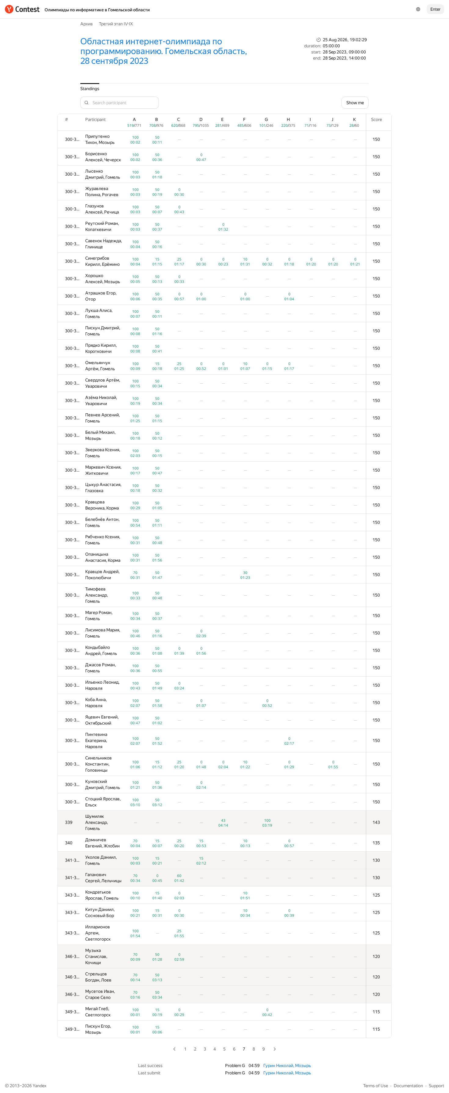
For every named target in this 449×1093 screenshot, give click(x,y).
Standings (89, 88)
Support (436, 1085)
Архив (86, 23)
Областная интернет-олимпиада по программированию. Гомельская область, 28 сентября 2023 (163, 51)
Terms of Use (375, 1085)
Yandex (39, 1085)
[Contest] (22, 9)
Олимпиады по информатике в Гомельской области (97, 9)
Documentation (408, 1085)
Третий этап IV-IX (116, 23)
